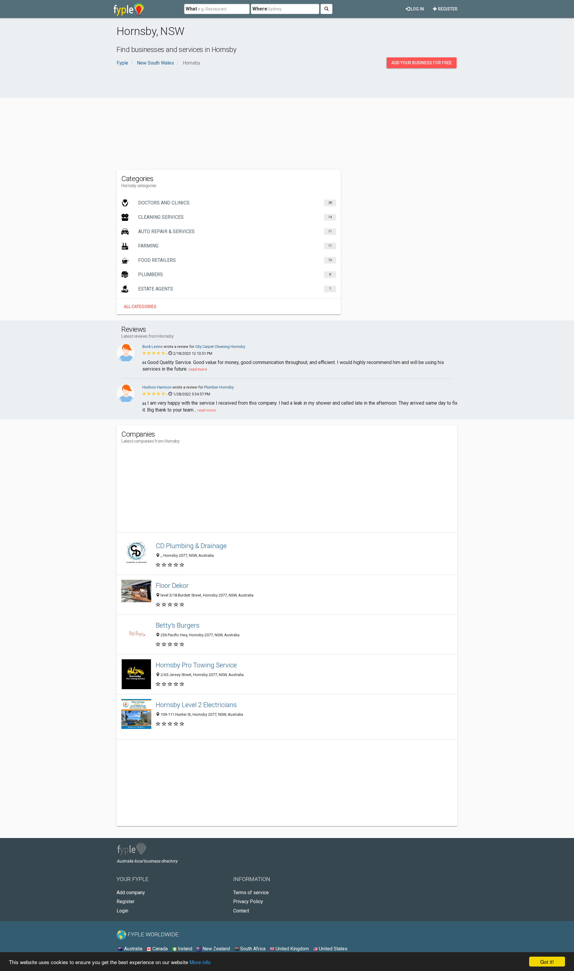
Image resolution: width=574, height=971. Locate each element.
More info (200, 962)
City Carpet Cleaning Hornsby (220, 346)
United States (332, 949)
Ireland (184, 949)
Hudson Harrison (157, 387)
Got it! (547, 961)
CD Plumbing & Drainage (191, 546)
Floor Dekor (172, 585)
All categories (140, 306)
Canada (159, 949)
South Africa (252, 949)
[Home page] (128, 8)
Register (447, 9)
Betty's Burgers (177, 625)
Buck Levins (153, 346)
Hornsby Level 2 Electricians (196, 705)
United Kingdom (291, 949)
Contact (241, 911)
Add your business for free (421, 62)
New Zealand (215, 949)
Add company (131, 892)
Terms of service (251, 892)
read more (198, 369)
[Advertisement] (287, 122)
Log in (417, 9)
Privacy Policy (248, 901)
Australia (132, 949)
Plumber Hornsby (219, 387)
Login (122, 911)
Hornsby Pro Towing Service (196, 665)
